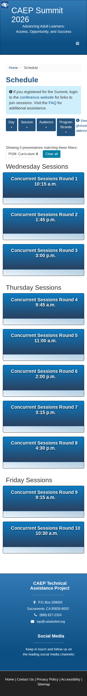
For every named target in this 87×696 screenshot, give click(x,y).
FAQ (52, 103)
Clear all (51, 154)
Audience (46, 122)
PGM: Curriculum (23, 154)
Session (27, 122)
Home (13, 68)
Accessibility (70, 679)
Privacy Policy (47, 679)
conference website (37, 97)
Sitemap (43, 684)
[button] (33, 665)
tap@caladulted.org (51, 621)
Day (11, 122)
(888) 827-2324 (50, 615)
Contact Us (25, 679)
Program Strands (65, 124)
